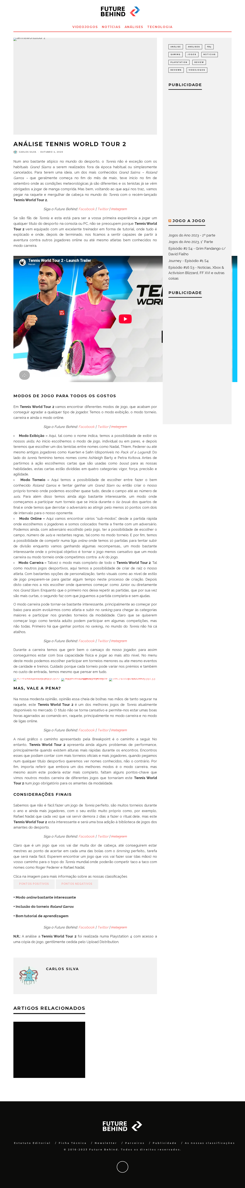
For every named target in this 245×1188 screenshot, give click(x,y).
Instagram (119, 209)
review (199, 62)
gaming (175, 54)
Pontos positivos (34, 883)
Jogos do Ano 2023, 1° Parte (190, 242)
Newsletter (106, 1143)
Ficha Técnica (73, 1143)
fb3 (209, 47)
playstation (179, 62)
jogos (192, 54)
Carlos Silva (27, 152)
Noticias (209, 54)
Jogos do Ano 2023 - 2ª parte (191, 235)
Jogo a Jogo (189, 220)
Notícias (111, 27)
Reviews (176, 70)
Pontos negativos (76, 883)
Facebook (86, 209)
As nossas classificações (210, 1143)
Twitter (102, 209)
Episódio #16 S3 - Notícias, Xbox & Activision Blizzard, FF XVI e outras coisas (196, 273)
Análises (134, 27)
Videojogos (85, 27)
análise (176, 47)
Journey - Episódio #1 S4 (188, 261)
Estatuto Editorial (32, 1143)
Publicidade (165, 1143)
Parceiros (135, 1143)
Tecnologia (160, 27)
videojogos (197, 70)
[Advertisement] (197, 153)
